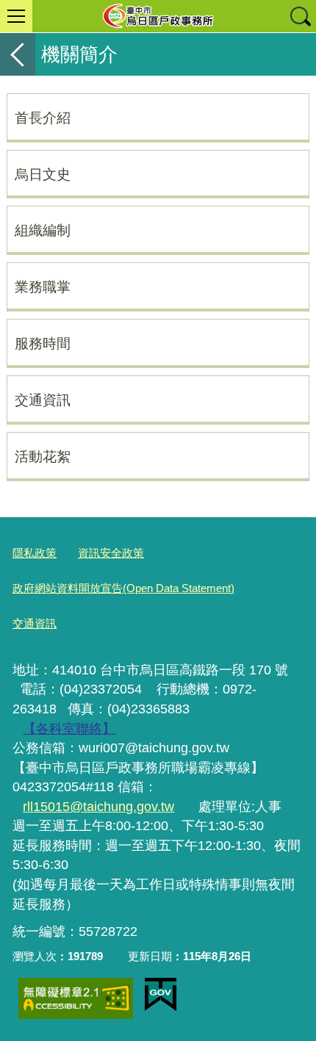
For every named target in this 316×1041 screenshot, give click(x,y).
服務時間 (43, 343)
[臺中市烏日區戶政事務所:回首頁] (158, 16)
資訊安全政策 (111, 553)
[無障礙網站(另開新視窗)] (75, 998)
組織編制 (43, 230)
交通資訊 (43, 400)
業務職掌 (43, 286)
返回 (17, 54)
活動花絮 (43, 456)
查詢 (300, 16)
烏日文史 (43, 174)
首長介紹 (43, 117)
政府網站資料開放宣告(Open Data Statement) (123, 588)
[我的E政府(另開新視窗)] (160, 995)
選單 (16, 16)
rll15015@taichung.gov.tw (98, 806)
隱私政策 (34, 553)
